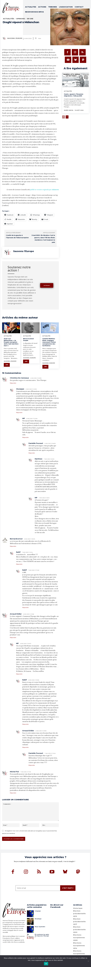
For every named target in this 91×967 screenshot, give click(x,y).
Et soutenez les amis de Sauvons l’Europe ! (42, 936)
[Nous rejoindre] (30, 929)
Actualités (8, 18)
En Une (30, 18)
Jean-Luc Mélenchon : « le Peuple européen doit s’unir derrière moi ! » (11, 342)
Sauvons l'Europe (14, 38)
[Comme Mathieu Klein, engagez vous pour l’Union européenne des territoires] (50, 327)
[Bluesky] (75, 60)
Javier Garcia (68, 110)
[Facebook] (67, 52)
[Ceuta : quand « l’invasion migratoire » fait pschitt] (75, 80)
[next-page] (67, 116)
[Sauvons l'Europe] (5, 38)
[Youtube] (68, 60)
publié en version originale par (44, 190)
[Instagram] (75, 52)
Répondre (13, 383)
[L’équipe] (30, 913)
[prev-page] (63, 116)
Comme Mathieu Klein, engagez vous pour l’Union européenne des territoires (49, 342)
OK (46, 964)
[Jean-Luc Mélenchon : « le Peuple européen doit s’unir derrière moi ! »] (11, 327)
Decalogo (38, 919)
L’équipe (38, 911)
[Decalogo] (30, 921)
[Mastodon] (83, 60)
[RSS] (82, 52)
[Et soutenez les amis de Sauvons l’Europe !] (30, 937)
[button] (87, 15)
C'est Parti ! (67, 888)
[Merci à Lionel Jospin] (30, 327)
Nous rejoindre (40, 926)
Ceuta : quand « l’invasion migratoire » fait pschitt (73, 95)
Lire (6, 365)
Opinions (20, 18)
